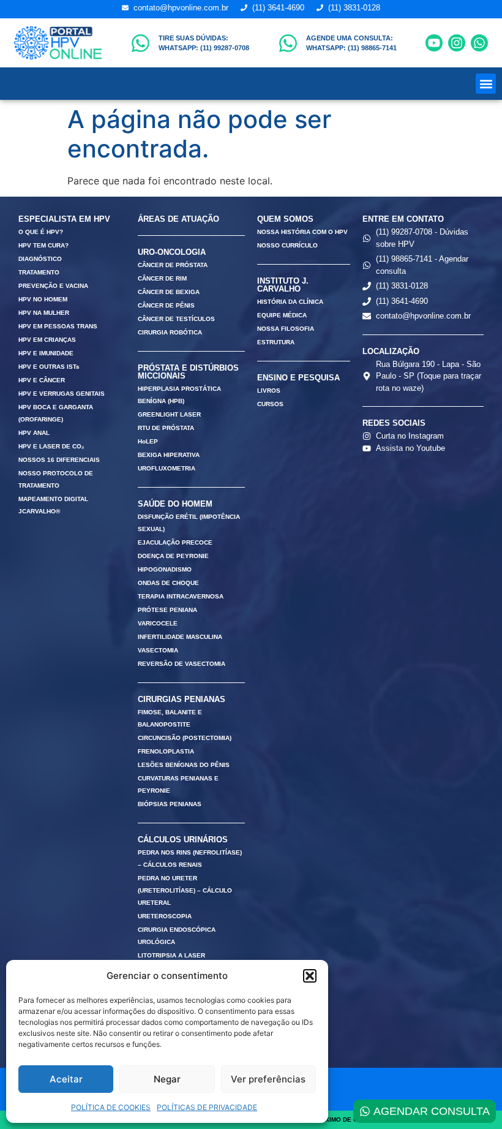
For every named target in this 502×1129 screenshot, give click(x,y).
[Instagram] (456, 42)
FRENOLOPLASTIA (166, 751)
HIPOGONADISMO (165, 569)
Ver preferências (268, 1079)
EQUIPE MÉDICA (282, 315)
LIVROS (268, 390)
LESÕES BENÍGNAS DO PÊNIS (184, 764)
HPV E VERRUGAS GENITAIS (61, 393)
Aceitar (66, 1079)
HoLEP (148, 441)
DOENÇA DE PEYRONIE (173, 556)
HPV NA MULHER (43, 312)
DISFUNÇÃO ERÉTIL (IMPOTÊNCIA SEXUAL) (189, 522)
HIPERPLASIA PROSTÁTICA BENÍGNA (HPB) (179, 394)
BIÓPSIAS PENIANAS (169, 804)
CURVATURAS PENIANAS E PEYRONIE (178, 784)
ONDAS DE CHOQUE (168, 583)
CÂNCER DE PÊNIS (166, 305)
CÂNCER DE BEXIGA (169, 292)
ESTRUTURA (275, 342)
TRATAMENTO (38, 272)
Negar (167, 1079)
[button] (310, 976)
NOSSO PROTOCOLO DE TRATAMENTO (55, 479)
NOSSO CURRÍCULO (287, 245)
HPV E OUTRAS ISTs (49, 366)
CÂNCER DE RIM (162, 278)
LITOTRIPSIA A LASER (171, 955)
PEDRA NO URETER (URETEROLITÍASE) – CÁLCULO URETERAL (185, 890)
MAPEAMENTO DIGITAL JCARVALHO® (53, 505)
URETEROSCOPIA (165, 916)
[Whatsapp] (479, 42)
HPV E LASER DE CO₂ (51, 446)
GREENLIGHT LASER (169, 414)
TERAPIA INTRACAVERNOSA (180, 596)
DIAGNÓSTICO (40, 258)
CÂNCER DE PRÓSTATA (173, 265)
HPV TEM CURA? (43, 245)
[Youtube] (434, 42)
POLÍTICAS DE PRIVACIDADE (207, 1107)
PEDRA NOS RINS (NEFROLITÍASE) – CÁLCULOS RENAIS (190, 858)
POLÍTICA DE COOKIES (111, 1107)
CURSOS (270, 404)
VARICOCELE (158, 623)
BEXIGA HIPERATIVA (169, 454)
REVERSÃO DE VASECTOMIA (181, 663)
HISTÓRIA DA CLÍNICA (290, 301)
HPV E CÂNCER (41, 380)
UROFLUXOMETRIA (166, 468)
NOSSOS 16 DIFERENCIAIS (59, 459)
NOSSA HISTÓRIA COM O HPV (302, 231)
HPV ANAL (34, 432)
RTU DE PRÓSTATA (166, 428)
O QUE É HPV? (40, 231)
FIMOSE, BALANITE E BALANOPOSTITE (170, 718)
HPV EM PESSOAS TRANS (57, 326)
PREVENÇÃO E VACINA (53, 285)
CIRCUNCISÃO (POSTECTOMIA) (184, 737)
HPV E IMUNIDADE (45, 353)
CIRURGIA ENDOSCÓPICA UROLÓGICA (176, 935)
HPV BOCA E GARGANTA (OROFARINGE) (55, 413)
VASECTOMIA (158, 650)
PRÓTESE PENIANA (167, 609)
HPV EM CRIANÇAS (47, 339)
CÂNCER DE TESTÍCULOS (176, 318)
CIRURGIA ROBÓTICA (170, 332)
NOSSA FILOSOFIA (285, 328)
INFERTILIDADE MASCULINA (180, 636)
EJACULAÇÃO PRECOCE (175, 542)
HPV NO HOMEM (42, 299)
